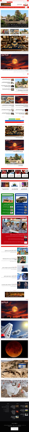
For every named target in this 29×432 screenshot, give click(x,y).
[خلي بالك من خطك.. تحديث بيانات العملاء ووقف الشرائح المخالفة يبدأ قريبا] (14, 184)
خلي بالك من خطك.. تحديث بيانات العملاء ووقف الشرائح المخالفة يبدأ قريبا (14, 189)
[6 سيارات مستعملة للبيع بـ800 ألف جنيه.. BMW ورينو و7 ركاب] (25, 210)
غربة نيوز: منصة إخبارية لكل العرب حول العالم (5, 407)
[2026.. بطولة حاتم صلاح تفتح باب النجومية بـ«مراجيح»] (22, 268)
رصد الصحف (7, 7)
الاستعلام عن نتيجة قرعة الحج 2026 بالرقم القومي (22, 414)
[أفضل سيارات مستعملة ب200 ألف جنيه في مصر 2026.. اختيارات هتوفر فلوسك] (25, 207)
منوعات (26, 299)
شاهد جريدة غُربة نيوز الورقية (12, 119)
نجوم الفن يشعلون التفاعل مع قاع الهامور (10, 250)
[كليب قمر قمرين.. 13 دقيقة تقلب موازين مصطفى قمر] (22, 285)
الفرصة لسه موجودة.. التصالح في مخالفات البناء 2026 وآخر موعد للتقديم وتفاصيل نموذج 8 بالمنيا (8, 204)
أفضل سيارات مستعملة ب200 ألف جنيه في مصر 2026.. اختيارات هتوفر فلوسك (20, 206)
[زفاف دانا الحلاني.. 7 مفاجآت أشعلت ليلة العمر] (22, 276)
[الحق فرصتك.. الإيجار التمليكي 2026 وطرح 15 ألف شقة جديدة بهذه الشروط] (11, 210)
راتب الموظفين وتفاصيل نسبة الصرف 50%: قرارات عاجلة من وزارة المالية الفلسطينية (6, 89)
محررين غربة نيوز (7, 408)
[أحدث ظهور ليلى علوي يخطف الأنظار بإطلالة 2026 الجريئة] (22, 259)
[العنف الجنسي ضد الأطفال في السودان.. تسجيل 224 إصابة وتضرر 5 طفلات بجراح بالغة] (5, 31)
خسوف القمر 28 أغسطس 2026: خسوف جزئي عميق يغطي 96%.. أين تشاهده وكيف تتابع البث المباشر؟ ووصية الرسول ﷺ (15, 70)
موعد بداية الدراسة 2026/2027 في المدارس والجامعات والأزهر (18, 234)
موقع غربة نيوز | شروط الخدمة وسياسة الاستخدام (8, 425)
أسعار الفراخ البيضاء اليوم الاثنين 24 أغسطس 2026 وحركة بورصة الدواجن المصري (20, 398)
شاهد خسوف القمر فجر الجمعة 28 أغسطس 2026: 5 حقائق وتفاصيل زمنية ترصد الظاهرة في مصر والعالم (20, 110)
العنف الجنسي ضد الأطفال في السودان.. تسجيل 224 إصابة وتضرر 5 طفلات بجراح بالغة (5, 35)
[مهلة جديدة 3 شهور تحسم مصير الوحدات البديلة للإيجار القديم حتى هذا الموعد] (11, 207)
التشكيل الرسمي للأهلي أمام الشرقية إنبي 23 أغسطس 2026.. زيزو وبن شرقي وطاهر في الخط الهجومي (25, 176)
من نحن (25, 425)
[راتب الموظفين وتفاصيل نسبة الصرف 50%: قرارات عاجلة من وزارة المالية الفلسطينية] (12, 89)
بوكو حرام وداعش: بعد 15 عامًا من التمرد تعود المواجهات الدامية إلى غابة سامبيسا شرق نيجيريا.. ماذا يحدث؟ (14, 35)
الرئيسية (26, 7)
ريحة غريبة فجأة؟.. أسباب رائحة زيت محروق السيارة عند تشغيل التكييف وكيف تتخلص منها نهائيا (20, 212)
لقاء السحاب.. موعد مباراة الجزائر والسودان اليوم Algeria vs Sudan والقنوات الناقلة (22, 410)
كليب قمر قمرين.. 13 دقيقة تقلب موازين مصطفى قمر (9, 284)
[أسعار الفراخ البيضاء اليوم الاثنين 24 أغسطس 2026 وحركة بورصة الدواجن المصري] (14, 388)
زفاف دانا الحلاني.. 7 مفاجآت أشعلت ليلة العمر (10, 276)
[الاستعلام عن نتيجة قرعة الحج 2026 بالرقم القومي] (26, 415)
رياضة (11, 7)
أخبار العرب (24, 7)
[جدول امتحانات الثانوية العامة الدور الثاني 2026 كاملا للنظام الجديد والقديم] (25, 240)
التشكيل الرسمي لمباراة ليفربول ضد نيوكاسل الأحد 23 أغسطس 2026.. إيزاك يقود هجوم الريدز (18, 176)
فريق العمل (13, 425)
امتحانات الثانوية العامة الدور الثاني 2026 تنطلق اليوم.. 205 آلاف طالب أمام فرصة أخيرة (15, 236)
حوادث (9, 7)
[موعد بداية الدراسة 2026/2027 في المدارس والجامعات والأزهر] (14, 225)
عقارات (12, 203)
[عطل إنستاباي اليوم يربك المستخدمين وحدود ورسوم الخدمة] (24, 184)
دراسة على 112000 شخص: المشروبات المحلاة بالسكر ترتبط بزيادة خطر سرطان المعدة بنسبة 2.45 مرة (6, 110)
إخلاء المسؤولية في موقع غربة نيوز (6, 410)
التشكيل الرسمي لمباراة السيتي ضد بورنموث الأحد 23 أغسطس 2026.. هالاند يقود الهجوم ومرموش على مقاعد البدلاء (11, 176)
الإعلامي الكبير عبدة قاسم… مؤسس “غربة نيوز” (5, 406)
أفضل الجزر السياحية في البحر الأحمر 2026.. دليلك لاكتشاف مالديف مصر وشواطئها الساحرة (17, 25)
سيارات (26, 203)
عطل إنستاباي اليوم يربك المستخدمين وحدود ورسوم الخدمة (24, 189)
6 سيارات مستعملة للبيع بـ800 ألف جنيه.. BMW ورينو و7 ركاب (20, 209)
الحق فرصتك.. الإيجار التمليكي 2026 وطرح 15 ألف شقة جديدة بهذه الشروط (6, 209)
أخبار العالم (26, 94)
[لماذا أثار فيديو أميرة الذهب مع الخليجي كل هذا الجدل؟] (26, 406)
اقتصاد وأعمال (22, 138)
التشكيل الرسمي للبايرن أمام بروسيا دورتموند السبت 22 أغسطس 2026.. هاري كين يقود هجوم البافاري (4, 176)
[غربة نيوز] (25, 4)
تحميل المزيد (15, 290)
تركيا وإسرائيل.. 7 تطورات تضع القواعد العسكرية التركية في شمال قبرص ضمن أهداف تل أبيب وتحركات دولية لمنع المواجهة (6, 86)
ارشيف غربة (16, 425)
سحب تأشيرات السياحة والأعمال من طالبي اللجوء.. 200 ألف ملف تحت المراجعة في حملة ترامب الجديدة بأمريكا (6, 113)
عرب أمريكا (18, 7)
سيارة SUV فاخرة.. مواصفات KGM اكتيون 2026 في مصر (21, 204)
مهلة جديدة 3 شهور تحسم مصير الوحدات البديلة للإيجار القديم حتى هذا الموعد (6, 206)
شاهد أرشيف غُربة (18, 119)
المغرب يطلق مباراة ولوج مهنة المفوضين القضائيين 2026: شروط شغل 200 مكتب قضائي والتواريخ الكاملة (6, 82)
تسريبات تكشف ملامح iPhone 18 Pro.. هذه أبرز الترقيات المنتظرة (5, 189)
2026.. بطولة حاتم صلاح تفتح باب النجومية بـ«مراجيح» (9, 267)
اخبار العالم (21, 7)
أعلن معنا (23, 425)
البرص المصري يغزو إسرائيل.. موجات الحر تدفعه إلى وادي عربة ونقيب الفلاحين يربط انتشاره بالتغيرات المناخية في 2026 (20, 113)
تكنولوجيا (16, 7)
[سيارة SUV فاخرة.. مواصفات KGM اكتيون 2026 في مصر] (21, 199)
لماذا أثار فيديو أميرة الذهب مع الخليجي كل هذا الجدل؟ (22, 406)
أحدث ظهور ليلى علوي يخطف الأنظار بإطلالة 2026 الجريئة (9, 259)
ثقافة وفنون (25, 246)
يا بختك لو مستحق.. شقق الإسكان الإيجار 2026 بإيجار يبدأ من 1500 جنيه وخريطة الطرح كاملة (6, 212)
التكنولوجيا (26, 180)
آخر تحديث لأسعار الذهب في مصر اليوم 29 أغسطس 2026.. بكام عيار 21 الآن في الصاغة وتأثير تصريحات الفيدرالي (14, 137)
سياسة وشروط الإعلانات (7, 411)
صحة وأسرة (13, 7)
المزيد (5, 7)
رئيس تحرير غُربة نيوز (7, 405)
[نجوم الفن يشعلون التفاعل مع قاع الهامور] (22, 251)
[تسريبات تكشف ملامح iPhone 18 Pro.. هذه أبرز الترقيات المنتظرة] (5, 184)
